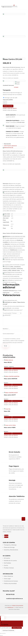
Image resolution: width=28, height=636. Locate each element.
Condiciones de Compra (11, 581)
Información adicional (10, 145)
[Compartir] (3, 633)
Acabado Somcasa (8, 85)
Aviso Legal (7, 578)
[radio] (17, 82)
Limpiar (16, 87)
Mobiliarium (10, 607)
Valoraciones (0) (8, 147)
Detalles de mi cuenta (10, 560)
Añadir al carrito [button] (17, 384)
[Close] (0, 615)
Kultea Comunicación (17, 605)
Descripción (7, 143)
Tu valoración (7, 315)
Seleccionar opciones (18, 368)
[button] (10, 108)
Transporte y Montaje (10, 545)
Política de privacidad (10, 583)
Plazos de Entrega (9, 547)
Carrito (6, 565)
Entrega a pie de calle (11, 97)
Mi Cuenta (7, 558)
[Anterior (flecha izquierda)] (0, 635)
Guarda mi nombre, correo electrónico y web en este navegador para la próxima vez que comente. (13, 340)
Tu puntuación (7, 313)
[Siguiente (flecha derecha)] (2, 635)
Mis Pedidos (7, 563)
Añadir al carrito (8, 106)
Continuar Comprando (8, 630)
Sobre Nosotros (8, 576)
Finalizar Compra (9, 568)
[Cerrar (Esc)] (4, 633)
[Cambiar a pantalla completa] (2, 633)
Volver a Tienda (17, 627)
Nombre (5, 328)
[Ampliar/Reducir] (0, 633)
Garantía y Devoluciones (11, 549)
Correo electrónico (8, 333)
